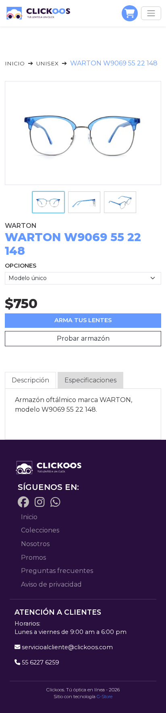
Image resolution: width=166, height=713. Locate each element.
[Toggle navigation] (151, 13)
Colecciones (40, 530)
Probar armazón (83, 338)
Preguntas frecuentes (57, 571)
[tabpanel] (83, 404)
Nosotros (35, 544)
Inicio (15, 63)
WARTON (21, 226)
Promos (33, 557)
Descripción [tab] (30, 380)
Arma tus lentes (83, 320)
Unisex (47, 63)
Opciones (20, 265)
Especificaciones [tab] (90, 380)
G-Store (104, 696)
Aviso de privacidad (51, 584)
